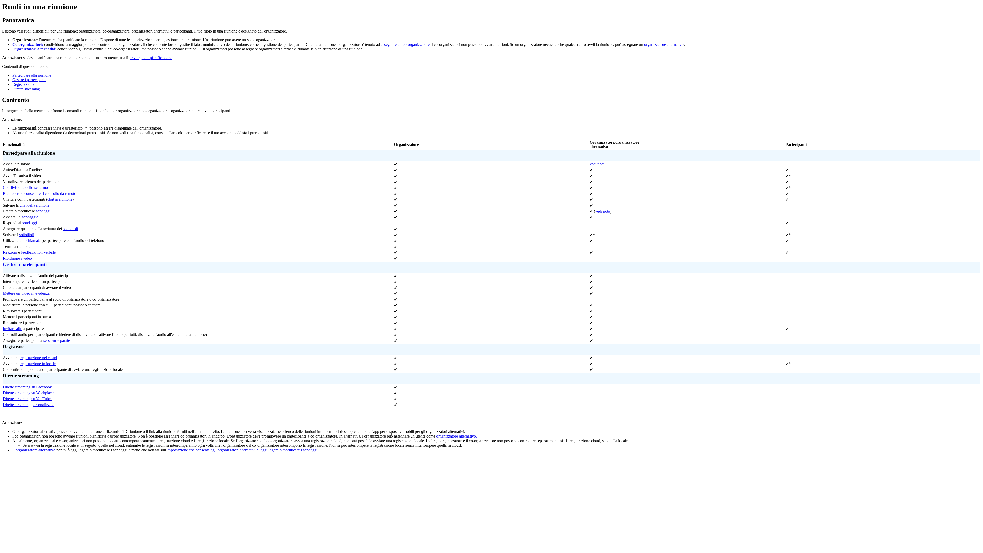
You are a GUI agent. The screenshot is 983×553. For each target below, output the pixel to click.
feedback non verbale (38, 252)
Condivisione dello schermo (25, 187)
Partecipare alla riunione (31, 75)
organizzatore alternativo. (456, 436)
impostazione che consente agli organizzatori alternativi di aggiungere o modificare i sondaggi (242, 450)
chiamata (33, 240)
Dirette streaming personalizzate (28, 404)
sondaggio (30, 217)
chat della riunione (34, 205)
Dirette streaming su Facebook (27, 387)
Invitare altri (12, 328)
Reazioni (10, 252)
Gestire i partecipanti (29, 80)
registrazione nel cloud (38, 358)
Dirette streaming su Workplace (28, 393)
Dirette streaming (26, 89)
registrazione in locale (38, 363)
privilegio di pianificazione (150, 58)
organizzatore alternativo (664, 44)
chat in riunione (59, 199)
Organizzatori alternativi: (34, 49)
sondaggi (43, 211)
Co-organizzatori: (27, 44)
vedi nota (597, 164)
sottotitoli (70, 229)
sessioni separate (56, 340)
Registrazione (23, 84)
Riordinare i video (17, 258)
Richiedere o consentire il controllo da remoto (39, 193)
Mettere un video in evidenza (26, 293)
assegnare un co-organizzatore (405, 44)
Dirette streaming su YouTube (27, 399)
